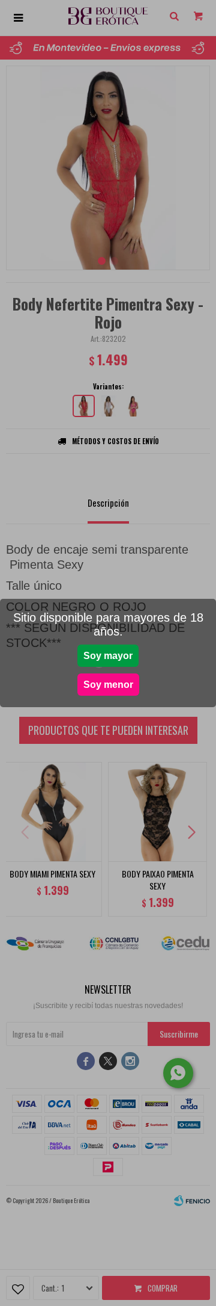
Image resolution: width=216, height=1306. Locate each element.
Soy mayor (108, 656)
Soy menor (108, 684)
